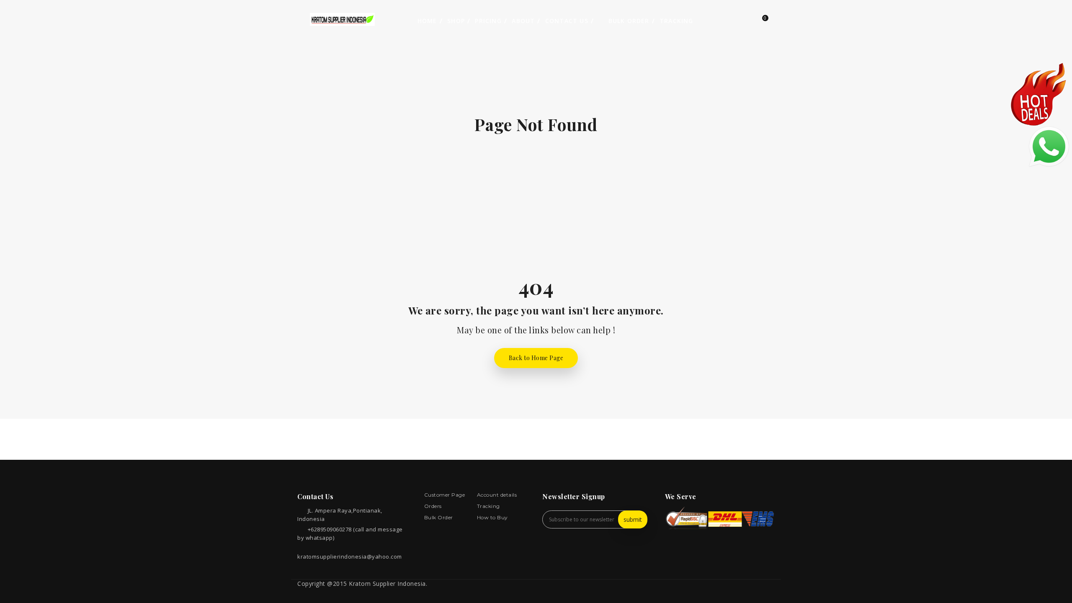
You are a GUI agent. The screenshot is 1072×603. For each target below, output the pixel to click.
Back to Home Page (536, 358)
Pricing (488, 21)
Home (427, 21)
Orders (433, 506)
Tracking (676, 21)
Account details (497, 495)
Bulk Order (627, 21)
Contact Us (566, 21)
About (523, 21)
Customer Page (444, 495)
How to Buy (492, 517)
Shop (456, 21)
